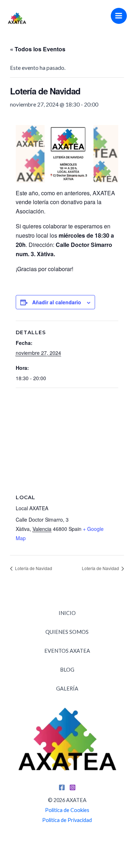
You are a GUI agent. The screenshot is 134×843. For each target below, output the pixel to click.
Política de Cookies (67, 810)
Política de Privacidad (67, 820)
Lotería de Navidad (33, 568)
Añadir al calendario (56, 302)
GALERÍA (67, 689)
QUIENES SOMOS (67, 632)
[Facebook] (62, 787)
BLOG (67, 670)
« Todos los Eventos (37, 49)
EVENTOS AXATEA (67, 651)
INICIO (67, 613)
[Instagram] (72, 787)
